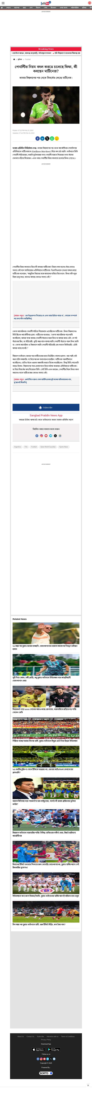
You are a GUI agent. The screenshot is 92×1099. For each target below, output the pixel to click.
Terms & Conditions (68, 1037)
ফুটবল (20, 59)
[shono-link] (89, 3)
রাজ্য (24, 7)
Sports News (63, 447)
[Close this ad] (88, 1085)
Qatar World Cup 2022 (47, 447)
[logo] (46, 3)
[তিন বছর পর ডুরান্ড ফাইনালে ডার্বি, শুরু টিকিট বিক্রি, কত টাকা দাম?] (46, 912)
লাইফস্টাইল (75, 7)
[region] (46, 29)
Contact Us (30, 1037)
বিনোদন (53, 7)
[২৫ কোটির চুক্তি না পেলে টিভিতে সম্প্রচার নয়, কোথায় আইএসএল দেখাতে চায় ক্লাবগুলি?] (46, 756)
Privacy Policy (46, 1040)
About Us (20, 1037)
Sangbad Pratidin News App (46, 415)
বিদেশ (38, 7)
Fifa (26, 447)
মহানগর (16, 7)
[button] (37, 138)
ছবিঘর (84, 7)
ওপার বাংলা (63, 7)
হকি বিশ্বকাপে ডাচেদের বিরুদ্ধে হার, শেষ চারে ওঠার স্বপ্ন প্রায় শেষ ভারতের (63, 53)
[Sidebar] (3, 3)
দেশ (31, 7)
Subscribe (40, 1037)
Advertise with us (52, 1037)
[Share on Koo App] (57, 140)
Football (34, 447)
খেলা (45, 7)
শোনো (8, 7)
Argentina (17, 447)
